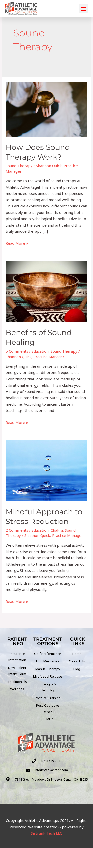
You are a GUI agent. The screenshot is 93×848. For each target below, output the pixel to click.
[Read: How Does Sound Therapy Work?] (46, 109)
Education (40, 351)
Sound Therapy (19, 165)
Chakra (57, 530)
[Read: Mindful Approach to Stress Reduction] (46, 470)
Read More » (17, 243)
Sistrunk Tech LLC (46, 833)
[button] (83, 8)
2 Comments (17, 530)
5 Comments (17, 351)
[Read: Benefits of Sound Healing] (46, 291)
